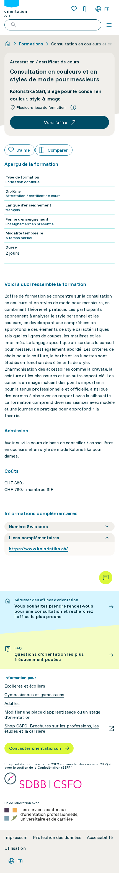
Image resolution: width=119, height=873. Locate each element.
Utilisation (15, 848)
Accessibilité (100, 837)
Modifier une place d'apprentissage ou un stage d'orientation (52, 714)
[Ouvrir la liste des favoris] (74, 8)
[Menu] (109, 24)
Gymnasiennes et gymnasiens (34, 694)
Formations (31, 44)
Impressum (15, 837)
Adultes (12, 703)
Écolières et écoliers (24, 686)
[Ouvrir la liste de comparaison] (85, 8)
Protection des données (57, 837)
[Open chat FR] (105, 577)
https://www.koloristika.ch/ (38, 548)
